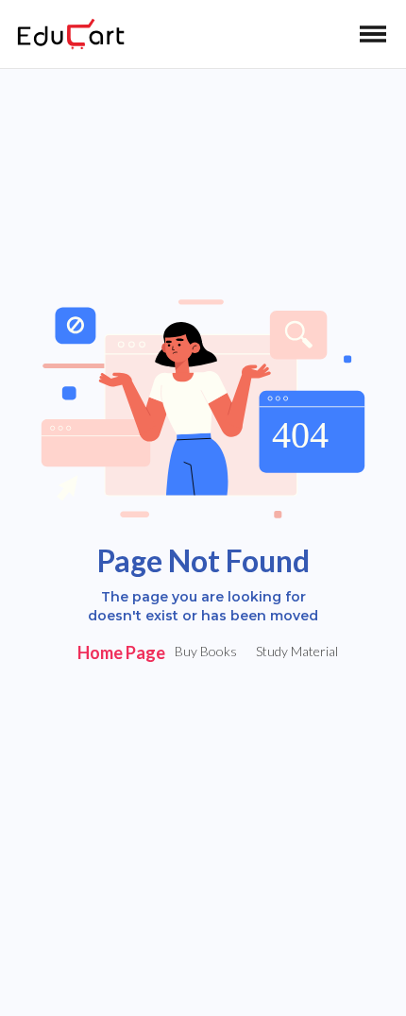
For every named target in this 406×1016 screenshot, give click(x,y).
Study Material (297, 651)
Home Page (121, 652)
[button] (373, 34)
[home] (66, 34)
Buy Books (206, 651)
